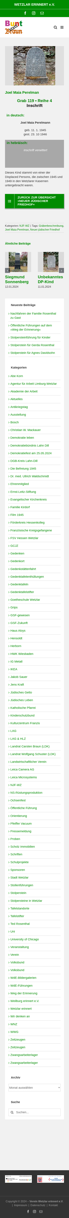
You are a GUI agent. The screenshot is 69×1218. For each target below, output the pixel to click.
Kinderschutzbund (22, 715)
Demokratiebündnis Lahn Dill (29, 445)
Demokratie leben (22, 437)
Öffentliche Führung (23, 808)
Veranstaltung (19, 947)
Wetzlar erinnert (21, 1008)
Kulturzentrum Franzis (25, 723)
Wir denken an (20, 1016)
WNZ (13, 1024)
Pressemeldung (20, 831)
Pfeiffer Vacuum (21, 823)
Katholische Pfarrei (23, 707)
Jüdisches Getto (21, 692)
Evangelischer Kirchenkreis (28, 499)
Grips (14, 607)
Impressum (20, 1205)
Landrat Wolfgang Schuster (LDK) (33, 754)
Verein (14, 954)
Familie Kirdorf (20, 507)
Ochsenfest (18, 800)
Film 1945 (17, 515)
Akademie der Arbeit (24, 391)
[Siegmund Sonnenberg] (18, 253)
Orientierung (18, 816)
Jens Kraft (17, 684)
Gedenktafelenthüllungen (27, 576)
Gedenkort (17, 561)
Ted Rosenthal (20, 923)
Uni (12, 931)
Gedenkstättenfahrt (23, 569)
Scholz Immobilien (22, 846)
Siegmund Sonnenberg (17, 279)
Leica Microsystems (23, 777)
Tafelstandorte (19, 908)
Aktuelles (16, 399)
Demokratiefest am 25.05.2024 (31, 453)
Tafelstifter (17, 916)
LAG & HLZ (18, 738)
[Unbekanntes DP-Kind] (51, 253)
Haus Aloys (17, 630)
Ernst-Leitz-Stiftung (23, 491)
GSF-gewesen (20, 615)
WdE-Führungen (21, 985)
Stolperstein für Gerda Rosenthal (32, 345)
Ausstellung (18, 414)
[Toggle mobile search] (55, 27)
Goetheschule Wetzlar (25, 599)
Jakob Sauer (18, 677)
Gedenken (17, 553)
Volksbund (17, 962)
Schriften (16, 854)
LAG (13, 731)
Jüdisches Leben (21, 700)
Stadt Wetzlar (19, 877)
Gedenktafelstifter (22, 592)
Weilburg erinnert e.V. (24, 1001)
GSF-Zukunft (19, 623)
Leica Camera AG (22, 769)
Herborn (15, 646)
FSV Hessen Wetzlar (24, 538)
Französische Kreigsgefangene (31, 530)
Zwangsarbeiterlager (24, 1055)
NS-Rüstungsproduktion (26, 792)
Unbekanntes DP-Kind (50, 279)
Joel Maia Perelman (17, 229)
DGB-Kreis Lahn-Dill (24, 461)
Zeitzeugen (17, 1039)
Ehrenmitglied (19, 484)
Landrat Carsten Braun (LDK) (30, 746)
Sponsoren (17, 870)
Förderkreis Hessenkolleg (27, 522)
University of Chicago (24, 939)
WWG (14, 1032)
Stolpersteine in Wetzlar (26, 900)
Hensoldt (16, 638)
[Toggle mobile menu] (62, 27)
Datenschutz (37, 1205)
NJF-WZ (24, 225)
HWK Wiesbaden (21, 654)
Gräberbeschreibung (51, 225)
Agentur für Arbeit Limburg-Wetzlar (33, 383)
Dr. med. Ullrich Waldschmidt (29, 476)
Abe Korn (16, 376)
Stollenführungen (21, 885)
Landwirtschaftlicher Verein (28, 761)
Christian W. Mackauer (25, 430)
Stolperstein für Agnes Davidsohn (32, 352)
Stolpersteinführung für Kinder (30, 337)
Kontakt (53, 1205)
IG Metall (16, 661)
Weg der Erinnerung (23, 993)
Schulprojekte (19, 862)
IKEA (13, 669)
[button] (7, 270)
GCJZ (14, 545)
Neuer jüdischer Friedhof (45, 229)
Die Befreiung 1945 (23, 468)
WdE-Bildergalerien (23, 977)
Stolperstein (18, 893)
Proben (15, 839)
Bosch (14, 422)
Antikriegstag (19, 407)
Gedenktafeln (19, 584)
